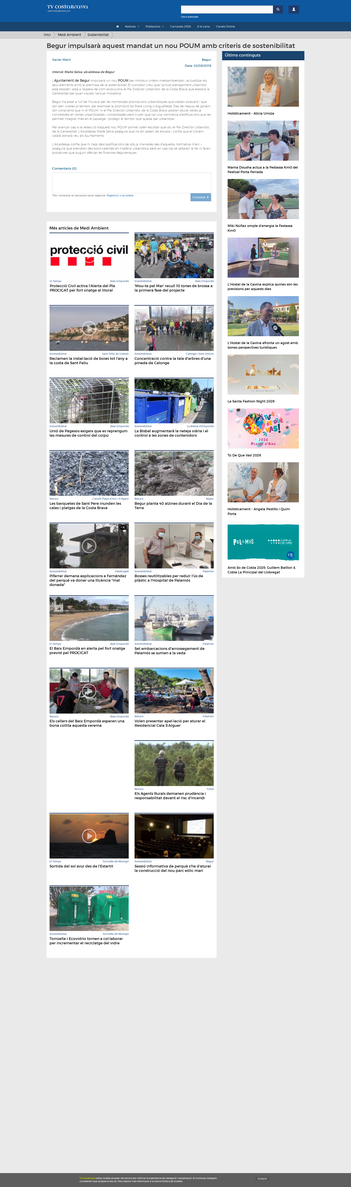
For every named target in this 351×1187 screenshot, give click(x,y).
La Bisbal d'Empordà (200, 426)
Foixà (210, 789)
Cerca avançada (189, 16)
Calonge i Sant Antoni (200, 353)
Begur (206, 60)
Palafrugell (122, 571)
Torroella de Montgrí (116, 861)
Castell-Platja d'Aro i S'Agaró (110, 498)
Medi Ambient (69, 35)
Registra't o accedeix (120, 195)
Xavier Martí (61, 60)
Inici (47, 35)
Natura (54, 498)
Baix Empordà (119, 281)
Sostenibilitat (98, 35)
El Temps (55, 281)
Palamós (208, 571)
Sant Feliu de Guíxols (115, 353)
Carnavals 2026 (180, 26)
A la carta (203, 26)
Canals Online (225, 26)
